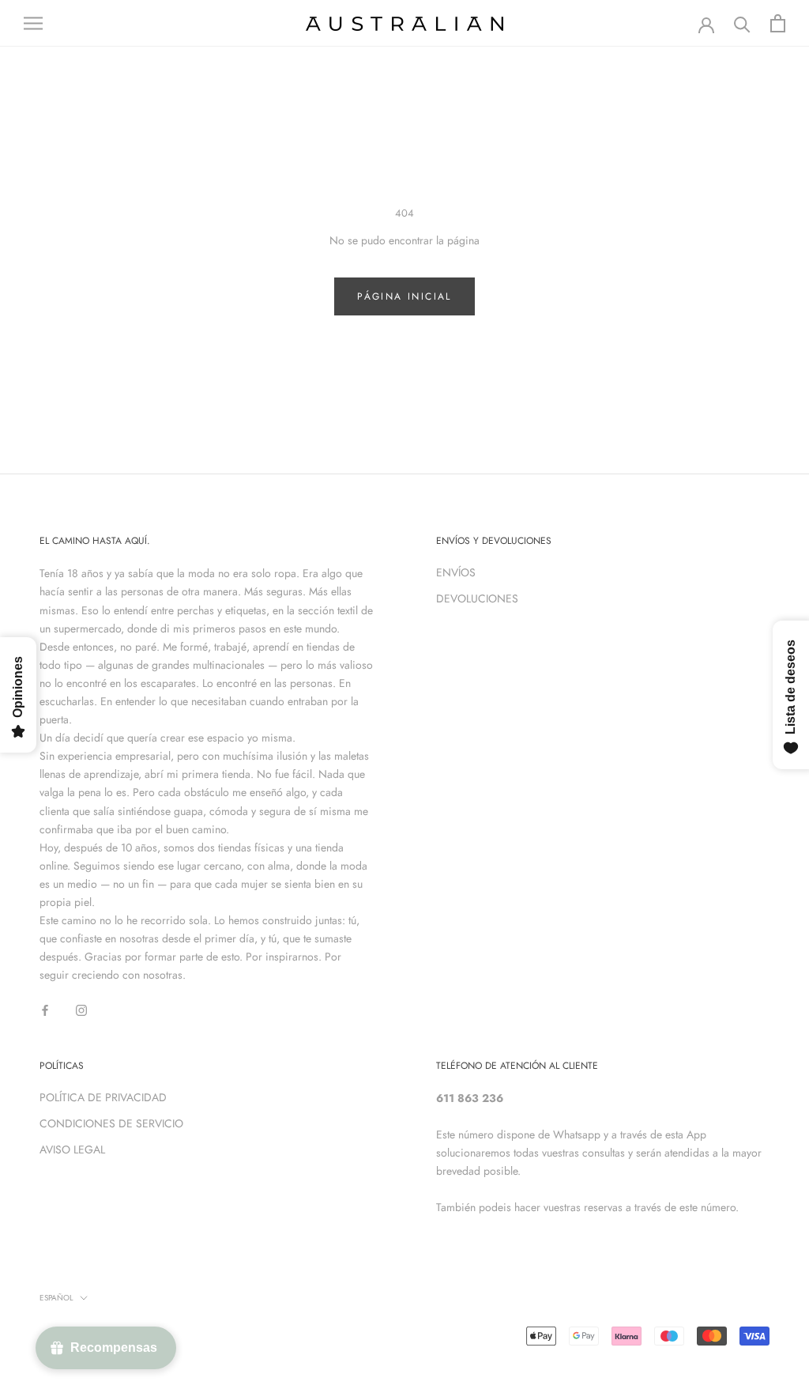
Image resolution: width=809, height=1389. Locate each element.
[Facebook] (45, 1009)
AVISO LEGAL (72, 1149)
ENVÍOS (456, 572)
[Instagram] (81, 1009)
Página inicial (404, 296)
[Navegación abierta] (33, 23)
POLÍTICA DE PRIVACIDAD (103, 1097)
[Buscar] (742, 23)
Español (56, 1298)
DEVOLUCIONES (477, 598)
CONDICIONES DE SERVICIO (111, 1123)
